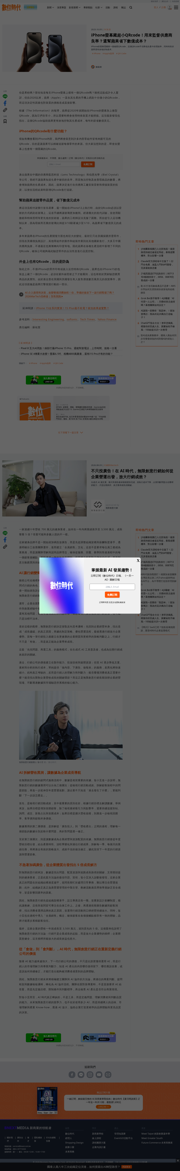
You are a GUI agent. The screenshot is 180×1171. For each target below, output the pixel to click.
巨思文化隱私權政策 (117, 602)
